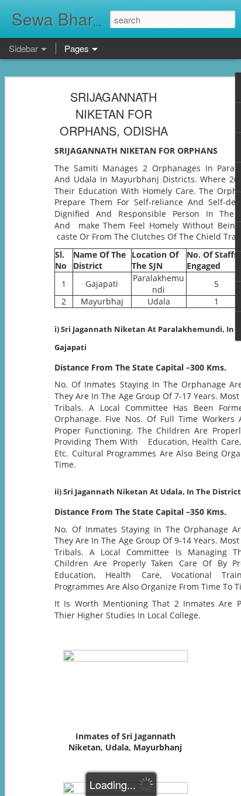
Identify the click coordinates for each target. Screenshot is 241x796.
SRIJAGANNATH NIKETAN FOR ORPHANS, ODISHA (114, 113)
